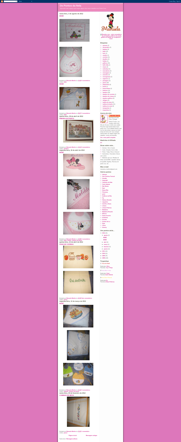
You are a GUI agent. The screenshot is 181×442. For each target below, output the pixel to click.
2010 (103, 253)
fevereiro (106, 246)
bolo (104, 53)
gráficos (105, 63)
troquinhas (106, 110)
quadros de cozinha (108, 94)
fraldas (69, 240)
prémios (105, 90)
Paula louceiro (106, 215)
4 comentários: (85, 113)
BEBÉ (61, 16)
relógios (105, 100)
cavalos (105, 55)
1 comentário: (85, 431)
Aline (107, 266)
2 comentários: (85, 239)
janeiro (106, 249)
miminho (105, 74)
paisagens (106, 80)
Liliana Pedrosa (106, 207)
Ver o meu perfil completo (107, 137)
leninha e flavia (106, 204)
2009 (103, 255)
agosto (106, 235)
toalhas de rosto (107, 106)
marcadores (106, 71)
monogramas (106, 76)
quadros (66, 148)
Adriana (104, 174)
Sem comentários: (86, 298)
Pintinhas (105, 217)
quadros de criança (108, 96)
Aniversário (106, 47)
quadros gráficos (108, 98)
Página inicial (73, 435)
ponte (104, 86)
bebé (65, 82)
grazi (103, 194)
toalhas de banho (77, 240)
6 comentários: (85, 147)
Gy (103, 198)
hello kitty (105, 65)
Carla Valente (106, 184)
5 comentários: (85, 80)
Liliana (104, 205)
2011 (103, 251)
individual (106, 69)
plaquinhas (106, 84)
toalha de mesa (107, 102)
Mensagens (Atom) (71, 439)
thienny (104, 227)
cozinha (105, 57)
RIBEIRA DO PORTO (66, 118)
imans (104, 67)
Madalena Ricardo (107, 211)
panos (65, 299)
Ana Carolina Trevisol (108, 176)
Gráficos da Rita (107, 196)
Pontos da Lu (106, 221)
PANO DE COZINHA (66, 244)
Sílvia (104, 225)
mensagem (106, 73)
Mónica (104, 213)
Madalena (105, 209)
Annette (104, 178)
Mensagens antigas (91, 435)
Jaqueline (105, 202)
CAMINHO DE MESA (66, 395)
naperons (105, 78)
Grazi (108, 273)
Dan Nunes (105, 186)
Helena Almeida (106, 200)
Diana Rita (105, 190)
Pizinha (104, 219)
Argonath (105, 180)
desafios (105, 59)
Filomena (105, 192)
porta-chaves (106, 88)
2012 (103, 233)
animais (105, 45)
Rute (103, 223)
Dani (103, 188)
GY (101, 142)
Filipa (111, 267)
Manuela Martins (115, 115)
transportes (106, 108)
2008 (103, 258)
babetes (66, 391)
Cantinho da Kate (107, 182)
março (106, 244)
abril (105, 242)
